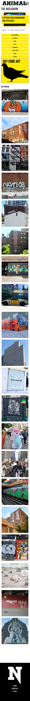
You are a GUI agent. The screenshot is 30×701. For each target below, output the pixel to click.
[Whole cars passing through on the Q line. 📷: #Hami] (15, 492)
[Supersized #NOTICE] (15, 186)
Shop (15, 56)
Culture (15, 50)
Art (15, 41)
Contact (15, 689)
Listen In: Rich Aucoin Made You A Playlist (13, 19)
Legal (15, 691)
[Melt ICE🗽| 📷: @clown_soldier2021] (15, 408)
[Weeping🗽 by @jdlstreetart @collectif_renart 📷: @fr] (15, 631)
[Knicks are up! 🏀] (15, 325)
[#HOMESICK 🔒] (15, 213)
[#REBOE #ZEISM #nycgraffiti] (15, 603)
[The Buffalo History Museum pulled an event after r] (15, 575)
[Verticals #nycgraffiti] (15, 130)
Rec (15, 53)
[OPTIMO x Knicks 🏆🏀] (15, 241)
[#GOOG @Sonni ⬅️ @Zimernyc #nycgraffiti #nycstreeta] (15, 547)
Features (15, 35)
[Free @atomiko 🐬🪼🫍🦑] (15, 102)
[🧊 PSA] (15, 380)
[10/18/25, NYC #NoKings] (15, 436)
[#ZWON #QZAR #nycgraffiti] (15, 520)
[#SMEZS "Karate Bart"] (15, 269)
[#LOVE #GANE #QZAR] (15, 158)
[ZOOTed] (15, 353)
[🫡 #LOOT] (15, 297)
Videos (15, 47)
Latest (15, 38)
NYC (15, 44)
